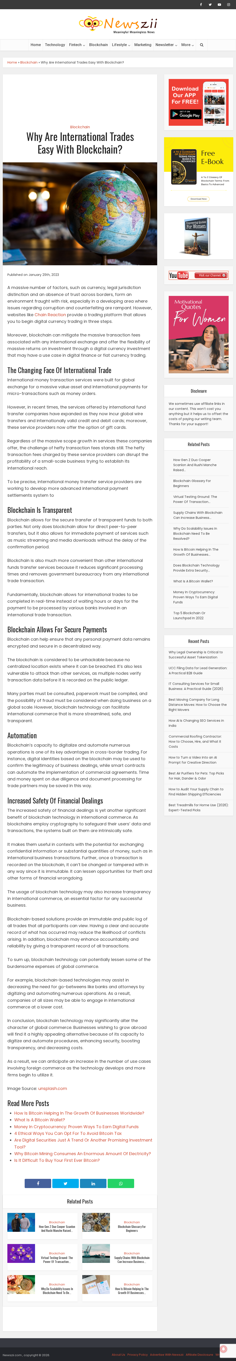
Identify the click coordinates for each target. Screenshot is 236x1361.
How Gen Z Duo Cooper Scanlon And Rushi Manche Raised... (57, 1228)
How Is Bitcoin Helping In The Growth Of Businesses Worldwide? (79, 1113)
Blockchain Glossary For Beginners (132, 1228)
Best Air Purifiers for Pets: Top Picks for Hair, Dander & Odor (196, 776)
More (185, 45)
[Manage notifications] (223, 1349)
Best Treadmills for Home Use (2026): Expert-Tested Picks (199, 807)
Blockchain (98, 45)
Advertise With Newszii (166, 1354)
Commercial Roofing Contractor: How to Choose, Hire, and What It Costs (195, 741)
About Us (118, 1354)
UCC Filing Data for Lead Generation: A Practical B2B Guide (198, 670)
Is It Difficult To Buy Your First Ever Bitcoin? (57, 1160)
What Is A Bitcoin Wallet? (39, 1120)
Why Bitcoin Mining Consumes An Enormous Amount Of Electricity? (82, 1154)
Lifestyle (119, 45)
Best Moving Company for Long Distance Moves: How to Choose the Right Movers (198, 704)
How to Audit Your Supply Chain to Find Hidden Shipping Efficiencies (196, 792)
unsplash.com (52, 1088)
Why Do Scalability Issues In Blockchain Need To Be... (57, 1290)
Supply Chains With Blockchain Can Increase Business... (132, 1259)
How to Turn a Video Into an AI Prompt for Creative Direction (193, 760)
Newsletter (165, 45)
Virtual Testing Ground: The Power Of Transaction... (57, 1259)
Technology (55, 45)
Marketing (142, 45)
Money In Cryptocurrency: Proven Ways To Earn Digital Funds (76, 1127)
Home (36, 45)
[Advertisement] (80, 95)
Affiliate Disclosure (199, 1354)
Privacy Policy (137, 1354)
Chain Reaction (50, 315)
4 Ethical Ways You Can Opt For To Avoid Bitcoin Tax (68, 1133)
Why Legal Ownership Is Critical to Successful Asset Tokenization (196, 655)
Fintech (75, 45)
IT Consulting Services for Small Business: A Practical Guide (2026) (196, 686)
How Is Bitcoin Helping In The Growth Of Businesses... (132, 1290)
